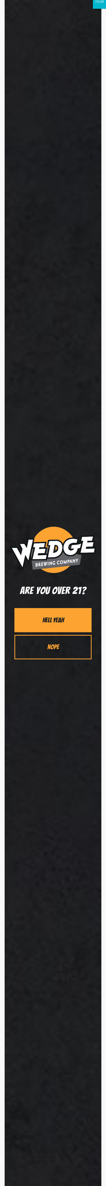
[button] (53, 620)
